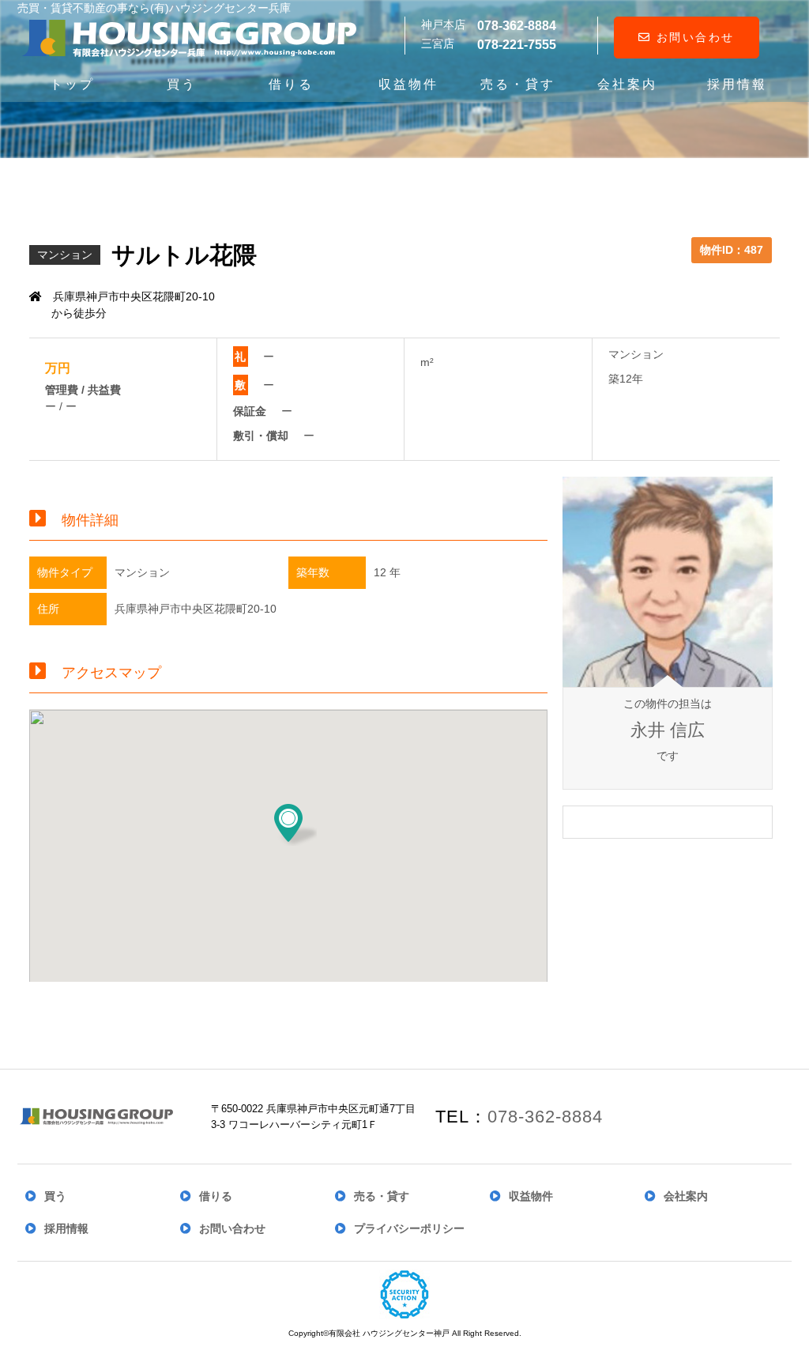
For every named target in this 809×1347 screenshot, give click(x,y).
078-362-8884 (545, 1116)
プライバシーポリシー (409, 1228)
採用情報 (737, 84)
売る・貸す (517, 84)
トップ (72, 84)
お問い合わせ (693, 37)
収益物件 (408, 84)
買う (182, 84)
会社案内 (627, 84)
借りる (291, 84)
